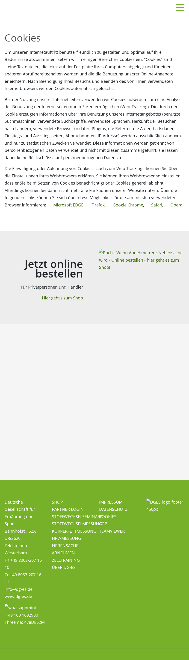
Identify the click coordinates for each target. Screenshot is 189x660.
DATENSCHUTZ (113, 509)
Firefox (97, 205)
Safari (156, 205)
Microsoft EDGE (67, 205)
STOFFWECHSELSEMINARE (77, 516)
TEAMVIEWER (112, 531)
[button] (180, 7)
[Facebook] (169, 7)
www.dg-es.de (18, 596)
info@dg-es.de (18, 589)
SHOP (57, 502)
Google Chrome (127, 205)
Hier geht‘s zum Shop (62, 298)
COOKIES (107, 516)
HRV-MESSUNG (66, 538)
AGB (103, 523)
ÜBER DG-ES (64, 567)
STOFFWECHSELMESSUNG (77, 523)
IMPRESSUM (111, 502)
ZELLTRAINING (66, 560)
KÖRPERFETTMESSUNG (74, 531)
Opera (175, 205)
